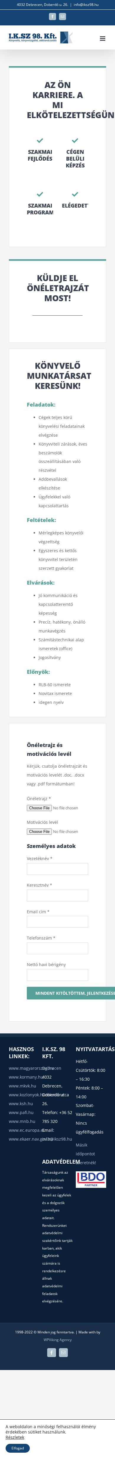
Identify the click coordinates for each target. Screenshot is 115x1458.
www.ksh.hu (21, 1103)
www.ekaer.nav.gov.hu (31, 1139)
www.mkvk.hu (22, 1086)
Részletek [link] (15, 1437)
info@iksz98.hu (86, 4)
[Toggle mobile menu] (103, 38)
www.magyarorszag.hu (31, 1068)
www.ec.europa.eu (27, 1130)
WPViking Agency (58, 1339)
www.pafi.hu (21, 1112)
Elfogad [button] (18, 1448)
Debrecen (51, 1068)
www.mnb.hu (22, 1121)
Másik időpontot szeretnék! (86, 1153)
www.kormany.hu (26, 1077)
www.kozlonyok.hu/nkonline (36, 1094)
